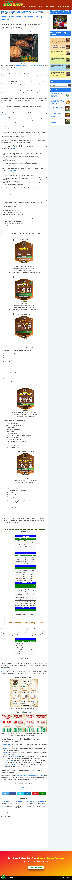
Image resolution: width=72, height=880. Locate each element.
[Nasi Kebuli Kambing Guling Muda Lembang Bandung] (7, 801)
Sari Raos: (5, 115)
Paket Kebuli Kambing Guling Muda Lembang (29, 66)
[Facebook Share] (12, 794)
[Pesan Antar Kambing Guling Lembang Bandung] (30, 801)
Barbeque (52, 7)
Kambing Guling (43, 7)
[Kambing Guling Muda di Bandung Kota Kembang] (41, 801)
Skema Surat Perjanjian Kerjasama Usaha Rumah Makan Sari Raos (57, 101)
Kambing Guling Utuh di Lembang (57, 121)
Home (24, 7)
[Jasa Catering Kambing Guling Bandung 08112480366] (18, 801)
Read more (56, 43)
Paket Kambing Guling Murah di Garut (57, 108)
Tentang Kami (32, 7)
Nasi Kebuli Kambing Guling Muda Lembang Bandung (7, 805)
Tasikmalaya (7, 744)
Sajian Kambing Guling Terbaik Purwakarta (58, 45)
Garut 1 (6, 748)
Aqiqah (59, 7)
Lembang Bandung (9, 764)
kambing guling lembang (17, 11)
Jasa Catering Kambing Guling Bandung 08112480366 (18, 805)
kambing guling (8, 11)
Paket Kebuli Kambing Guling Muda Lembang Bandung (26, 12)
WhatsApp (65, 7)
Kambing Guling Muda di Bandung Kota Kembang (41, 805)
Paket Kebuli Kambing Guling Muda (30, 11)
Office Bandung (8, 760)
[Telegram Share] (20, 794)
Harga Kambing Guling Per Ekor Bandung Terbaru (57, 115)
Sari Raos (12, 148)
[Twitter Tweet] (5, 794)
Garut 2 (6, 752)
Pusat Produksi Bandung (11, 756)
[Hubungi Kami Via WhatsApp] (3, 877)
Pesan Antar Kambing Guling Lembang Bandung (29, 805)
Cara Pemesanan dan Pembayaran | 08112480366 (57, 95)
